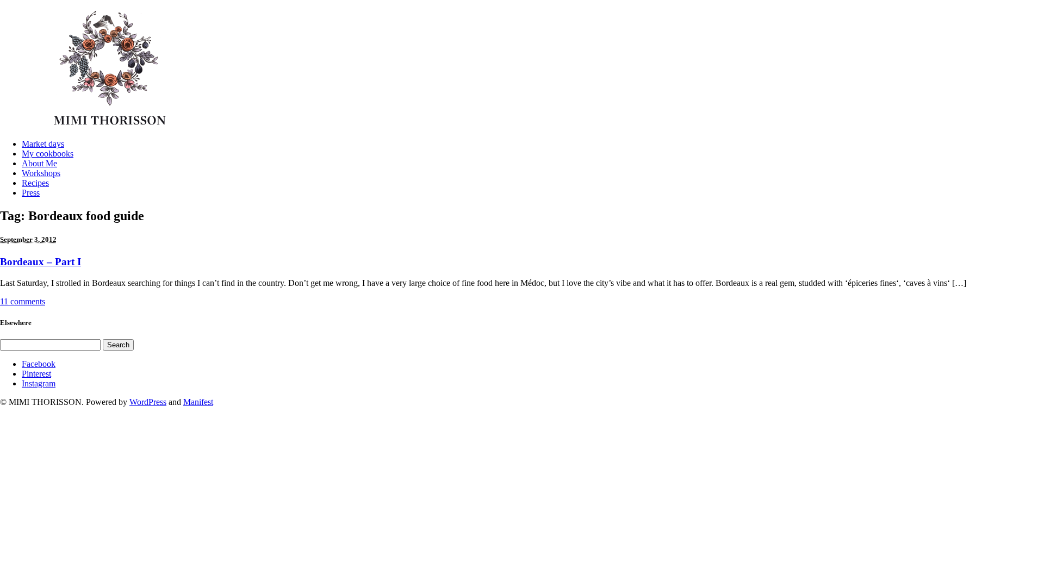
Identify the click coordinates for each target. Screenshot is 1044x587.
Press (31, 192)
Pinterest (36, 373)
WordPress (147, 402)
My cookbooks (47, 153)
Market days (43, 143)
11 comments (22, 301)
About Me (39, 163)
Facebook (38, 364)
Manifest (198, 402)
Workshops (41, 173)
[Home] (113, 127)
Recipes (35, 183)
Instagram (38, 383)
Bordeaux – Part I (40, 261)
